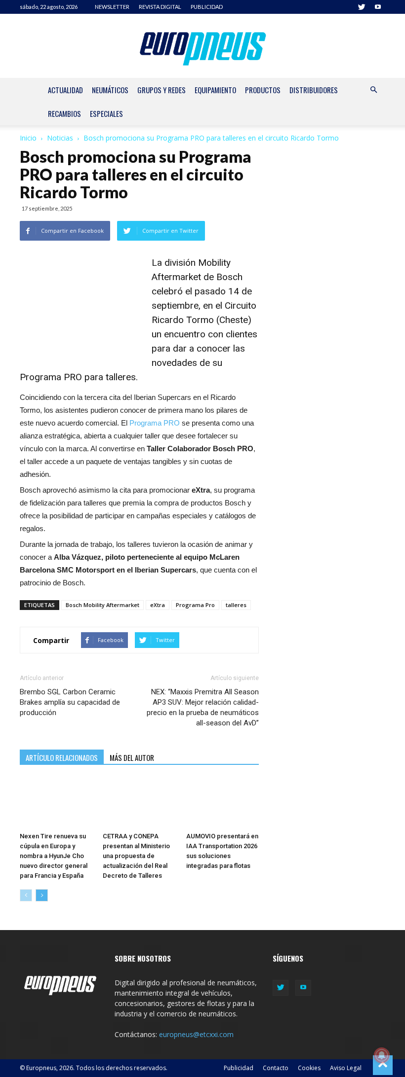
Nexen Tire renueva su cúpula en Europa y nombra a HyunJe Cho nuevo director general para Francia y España (53, 855)
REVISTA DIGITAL (160, 6)
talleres (236, 605)
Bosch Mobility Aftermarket (102, 605)
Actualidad (65, 89)
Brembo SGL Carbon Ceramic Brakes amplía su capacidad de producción (70, 702)
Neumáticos (110, 89)
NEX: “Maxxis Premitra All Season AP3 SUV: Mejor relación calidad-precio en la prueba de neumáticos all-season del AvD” (203, 707)
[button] (373, 90)
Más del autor (132, 757)
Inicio (28, 138)
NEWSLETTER (112, 6)
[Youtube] (377, 7)
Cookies (309, 1068)
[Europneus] (203, 46)
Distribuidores (313, 89)
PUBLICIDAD (207, 6)
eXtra (157, 605)
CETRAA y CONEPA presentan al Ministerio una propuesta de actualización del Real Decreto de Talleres (136, 855)
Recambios (64, 113)
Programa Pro (195, 605)
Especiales (106, 113)
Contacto (275, 1068)
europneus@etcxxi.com (196, 1034)
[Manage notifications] (382, 1055)
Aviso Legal (346, 1068)
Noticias (60, 138)
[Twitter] (361, 7)
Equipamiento (215, 89)
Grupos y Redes (161, 89)
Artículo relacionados (62, 757)
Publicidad (238, 1068)
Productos (263, 89)
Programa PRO (154, 423)
